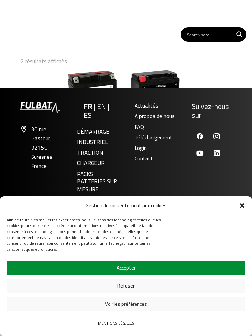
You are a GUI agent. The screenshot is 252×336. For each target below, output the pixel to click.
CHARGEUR (91, 163)
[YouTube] (200, 153)
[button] (242, 205)
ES (88, 115)
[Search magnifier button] (239, 34)
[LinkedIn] (216, 153)
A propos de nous (155, 116)
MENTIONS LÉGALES (116, 323)
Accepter (126, 268)
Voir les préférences (126, 304)
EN (102, 106)
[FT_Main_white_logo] (26, 13)
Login (141, 148)
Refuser (126, 286)
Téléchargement (153, 137)
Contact (144, 158)
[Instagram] (216, 136)
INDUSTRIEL (92, 142)
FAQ (139, 127)
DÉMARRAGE (93, 131)
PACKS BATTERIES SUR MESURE (97, 182)
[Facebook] (200, 136)
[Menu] (238, 13)
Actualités (146, 105)
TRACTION (90, 152)
